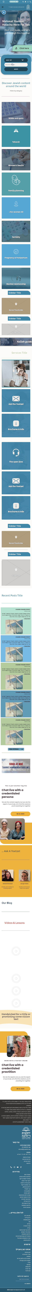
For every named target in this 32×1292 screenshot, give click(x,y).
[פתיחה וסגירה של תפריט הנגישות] (4, 12)
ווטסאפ (28, 1256)
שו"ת (29, 1262)
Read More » (27, 618)
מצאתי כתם (27, 1174)
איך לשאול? (27, 1189)
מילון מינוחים (27, 1240)
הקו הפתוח (27, 1252)
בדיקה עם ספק (26, 1187)
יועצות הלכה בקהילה (25, 1260)
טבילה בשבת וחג (26, 1203)
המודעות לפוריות (25, 1199)
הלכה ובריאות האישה (24, 1230)
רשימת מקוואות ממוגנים (23, 609)
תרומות (28, 1163)
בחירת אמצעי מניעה (25, 1197)
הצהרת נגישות (26, 1157)
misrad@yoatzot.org (24, 1149)
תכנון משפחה (26, 1220)
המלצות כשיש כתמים (24, 1177)
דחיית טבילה (27, 1201)
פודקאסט (27, 1267)
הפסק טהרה (27, 1191)
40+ (29, 1222)
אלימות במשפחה (26, 1205)
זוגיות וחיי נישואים (25, 1232)
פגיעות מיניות (26, 1207)
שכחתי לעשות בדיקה (25, 1179)
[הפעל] (16, 951)
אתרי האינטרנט (26, 1254)
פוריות (28, 1224)
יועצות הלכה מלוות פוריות (23, 1258)
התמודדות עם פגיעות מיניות (23, 1236)
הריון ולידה (27, 1218)
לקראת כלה (27, 1215)
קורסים (28, 1264)
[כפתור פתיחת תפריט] (2, 7)
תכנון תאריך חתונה (25, 1183)
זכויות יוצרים (27, 1161)
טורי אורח (27, 1269)
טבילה (28, 1228)
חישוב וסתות (27, 1193)
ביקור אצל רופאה (26, 1181)
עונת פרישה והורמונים (24, 1195)
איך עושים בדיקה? (25, 1185)
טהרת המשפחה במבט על (23, 1238)
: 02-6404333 (25, 1147)
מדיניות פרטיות (26, 1159)
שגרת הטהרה (26, 1226)
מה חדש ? (27, 1271)
